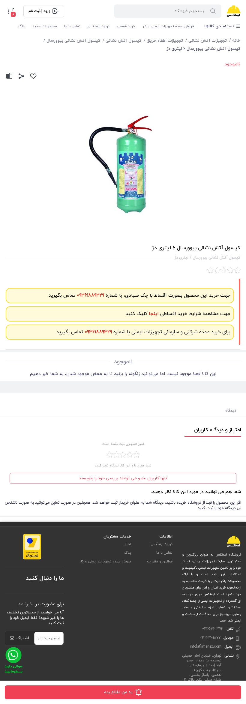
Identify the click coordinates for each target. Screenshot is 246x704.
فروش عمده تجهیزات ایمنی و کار (168, 26)
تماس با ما (72, 26)
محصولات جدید (44, 26)
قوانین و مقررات (159, 561)
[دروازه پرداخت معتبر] (32, 546)
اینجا (153, 313)
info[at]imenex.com (205, 646)
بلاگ (21, 26)
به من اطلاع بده (118, 692)
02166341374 (212, 628)
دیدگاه (230, 410)
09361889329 (89, 295)
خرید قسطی (126, 26)
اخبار (127, 544)
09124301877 (210, 637)
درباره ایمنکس (99, 26)
